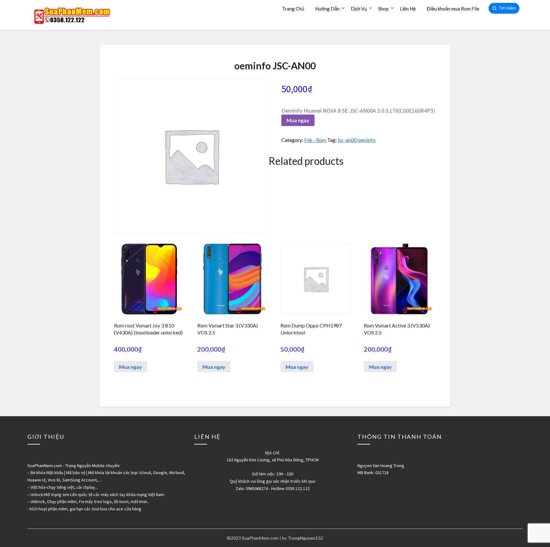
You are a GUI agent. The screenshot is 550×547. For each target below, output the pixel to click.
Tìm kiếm (507, 8)
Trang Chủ (293, 8)
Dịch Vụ (359, 8)
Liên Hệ (408, 8)
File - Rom (315, 140)
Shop (383, 8)
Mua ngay (297, 120)
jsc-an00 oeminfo (357, 140)
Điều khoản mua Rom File (453, 8)
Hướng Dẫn (327, 8)
